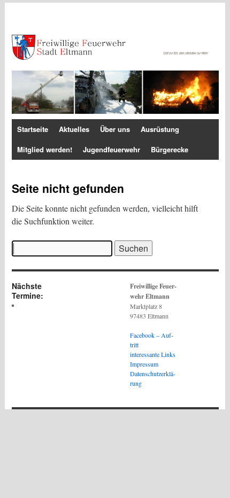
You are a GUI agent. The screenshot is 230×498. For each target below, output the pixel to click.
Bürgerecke (169, 149)
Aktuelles (74, 129)
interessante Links (152, 354)
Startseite (32, 129)
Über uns (115, 129)
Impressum (144, 364)
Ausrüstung (160, 129)
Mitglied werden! (44, 149)
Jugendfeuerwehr (111, 149)
